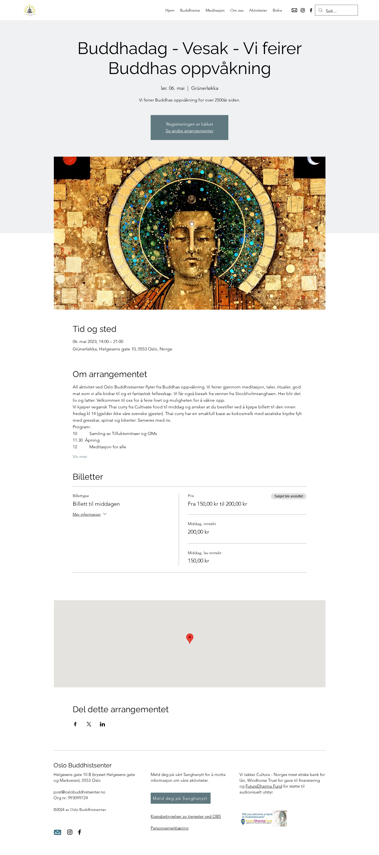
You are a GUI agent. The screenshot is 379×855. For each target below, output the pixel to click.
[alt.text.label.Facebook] (311, 10)
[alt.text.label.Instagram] (302, 10)
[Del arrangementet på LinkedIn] (102, 724)
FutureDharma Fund (264, 786)
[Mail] (57, 832)
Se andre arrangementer (189, 130)
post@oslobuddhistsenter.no (79, 792)
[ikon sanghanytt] (294, 10)
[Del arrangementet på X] (89, 724)
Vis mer (80, 456)
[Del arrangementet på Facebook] (75, 724)
